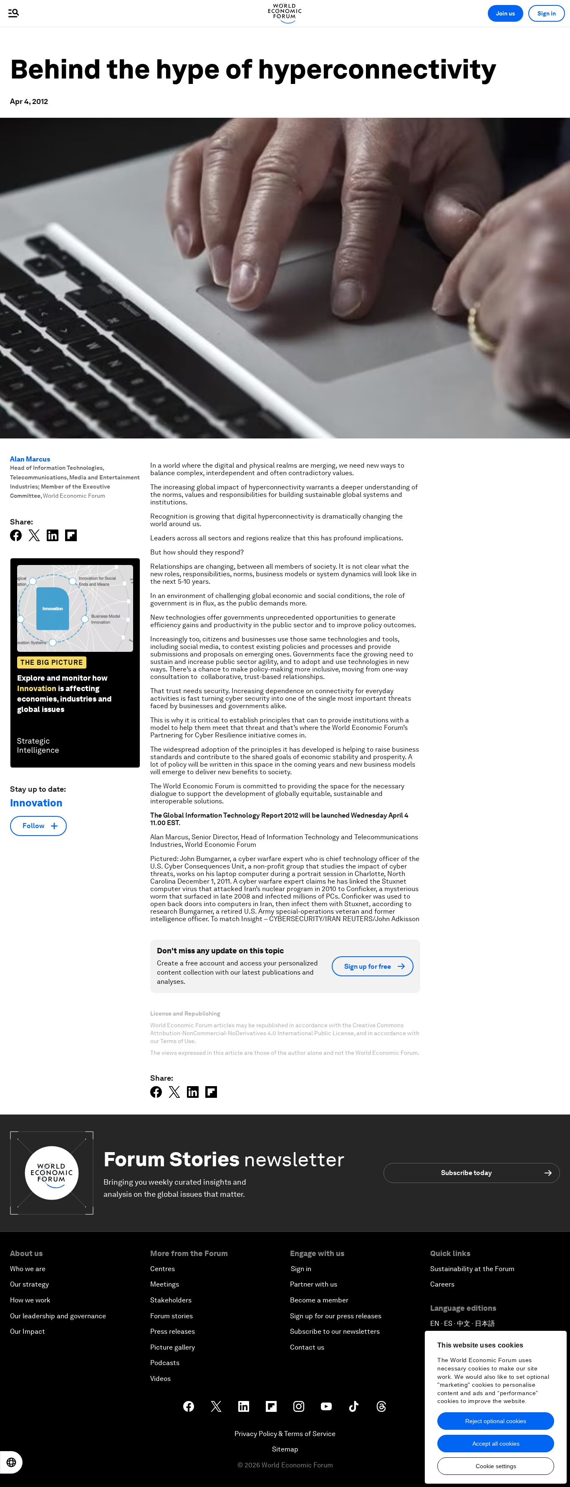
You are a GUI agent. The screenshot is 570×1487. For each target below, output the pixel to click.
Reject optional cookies (495, 1421)
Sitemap (285, 1449)
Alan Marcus (30, 459)
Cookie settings (496, 1466)
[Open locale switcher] (11, 1462)
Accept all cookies (496, 1443)
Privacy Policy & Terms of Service (285, 1434)
